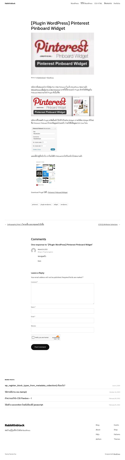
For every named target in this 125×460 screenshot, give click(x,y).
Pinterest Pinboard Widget (58, 192)
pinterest (35, 204)
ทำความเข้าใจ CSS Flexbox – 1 (18, 398)
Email (33, 316)
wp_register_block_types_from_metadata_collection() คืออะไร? (35, 385)
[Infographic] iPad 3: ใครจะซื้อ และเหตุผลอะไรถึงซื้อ (25, 224)
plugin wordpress (46, 204)
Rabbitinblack (10, 3)
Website (33, 326)
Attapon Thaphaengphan (45, 252)
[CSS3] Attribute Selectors (108, 224)
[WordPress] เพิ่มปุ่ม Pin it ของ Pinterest (46, 90)
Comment (34, 282)
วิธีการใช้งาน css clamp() (16, 392)
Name (33, 307)
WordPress (50, 77)
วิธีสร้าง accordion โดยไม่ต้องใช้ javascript (24, 405)
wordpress (64, 204)
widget (56, 204)
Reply (39, 261)
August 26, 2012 (43, 249)
